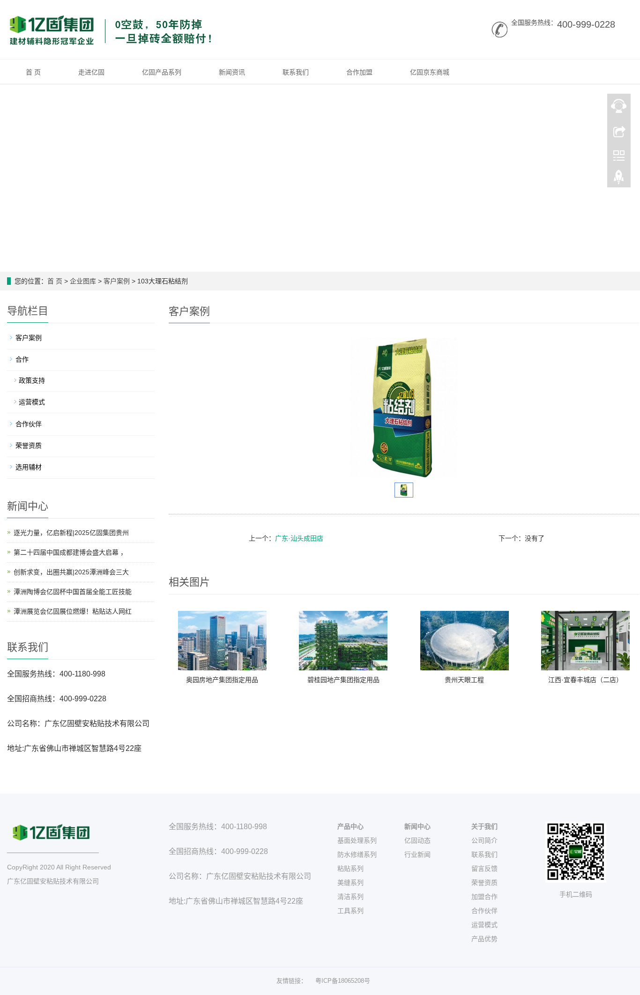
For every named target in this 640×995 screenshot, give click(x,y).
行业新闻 (417, 854)
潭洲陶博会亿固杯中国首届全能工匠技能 (73, 591)
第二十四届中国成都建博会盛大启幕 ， (70, 552)
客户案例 (117, 281)
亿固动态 (417, 840)
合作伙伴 (28, 424)
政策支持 (32, 380)
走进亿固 (91, 72)
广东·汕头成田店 (299, 538)
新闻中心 (417, 826)
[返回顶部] (619, 179)
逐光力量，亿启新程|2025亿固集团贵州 (71, 532)
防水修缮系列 (357, 854)
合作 (22, 359)
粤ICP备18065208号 (342, 980)
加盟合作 (484, 896)
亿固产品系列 (161, 72)
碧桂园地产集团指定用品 (343, 679)
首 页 (33, 72)
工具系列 (350, 910)
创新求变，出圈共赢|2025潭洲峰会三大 (71, 572)
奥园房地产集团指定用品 (222, 679)
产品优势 (484, 939)
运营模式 (32, 402)
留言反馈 (484, 868)
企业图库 (83, 281)
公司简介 (484, 840)
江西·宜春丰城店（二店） (585, 679)
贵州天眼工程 (464, 679)
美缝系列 (350, 882)
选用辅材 (28, 467)
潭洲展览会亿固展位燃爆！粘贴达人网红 (73, 611)
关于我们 (484, 826)
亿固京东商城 (429, 72)
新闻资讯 (232, 72)
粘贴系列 (350, 868)
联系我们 (296, 72)
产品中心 (350, 826)
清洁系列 (350, 896)
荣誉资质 (28, 445)
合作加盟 (359, 72)
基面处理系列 (357, 840)
